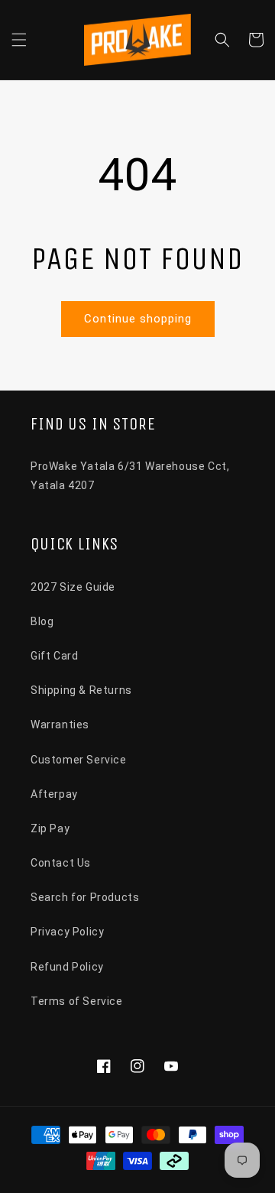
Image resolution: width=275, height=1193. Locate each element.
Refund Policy (67, 967)
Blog (42, 621)
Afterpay (54, 794)
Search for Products (85, 897)
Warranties (60, 724)
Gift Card (54, 656)
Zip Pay (50, 828)
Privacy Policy (67, 932)
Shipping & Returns (81, 690)
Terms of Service (77, 1001)
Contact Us (61, 863)
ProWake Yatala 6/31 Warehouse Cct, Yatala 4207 (130, 475)
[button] (19, 40)
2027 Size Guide (73, 587)
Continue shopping (138, 319)
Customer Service (79, 760)
